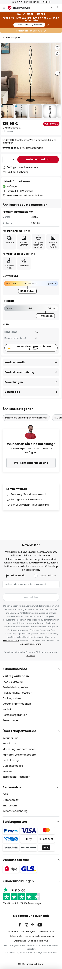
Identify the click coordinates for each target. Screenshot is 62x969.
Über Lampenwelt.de (19, 731)
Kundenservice (15, 669)
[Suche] (52, 8)
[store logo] (21, 8)
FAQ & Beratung (13, 682)
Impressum (10, 805)
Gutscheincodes (13, 766)
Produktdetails (14, 362)
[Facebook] (22, 924)
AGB (5, 794)
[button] (7, 111)
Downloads (12, 392)
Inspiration (9, 777)
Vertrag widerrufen (16, 676)
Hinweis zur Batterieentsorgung (39, 936)
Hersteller (31, 655)
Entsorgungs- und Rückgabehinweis (32, 940)
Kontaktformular (11, 640)
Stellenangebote (25, 755)
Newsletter (9, 743)
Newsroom (9, 771)
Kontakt (8, 709)
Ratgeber (24, 777)
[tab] (31, 695)
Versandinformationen (17, 704)
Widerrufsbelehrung (15, 811)
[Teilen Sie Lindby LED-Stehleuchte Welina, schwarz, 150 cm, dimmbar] (57, 53)
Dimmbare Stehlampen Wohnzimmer (26, 417)
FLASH (29, 24)
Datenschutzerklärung (30, 644)
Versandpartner (16, 860)
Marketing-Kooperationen (19, 749)
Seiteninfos (12, 787)
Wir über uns (10, 738)
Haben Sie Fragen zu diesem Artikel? (34, 348)
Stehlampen (13, 37)
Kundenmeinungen (18, 881)
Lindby (34, 217)
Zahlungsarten (12, 698)
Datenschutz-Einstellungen (21, 931)
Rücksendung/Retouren (17, 693)
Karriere (8, 755)
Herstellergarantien (15, 715)
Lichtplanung (11, 760)
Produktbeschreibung (19, 372)
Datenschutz (11, 800)
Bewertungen (13, 382)
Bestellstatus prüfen (15, 687)
